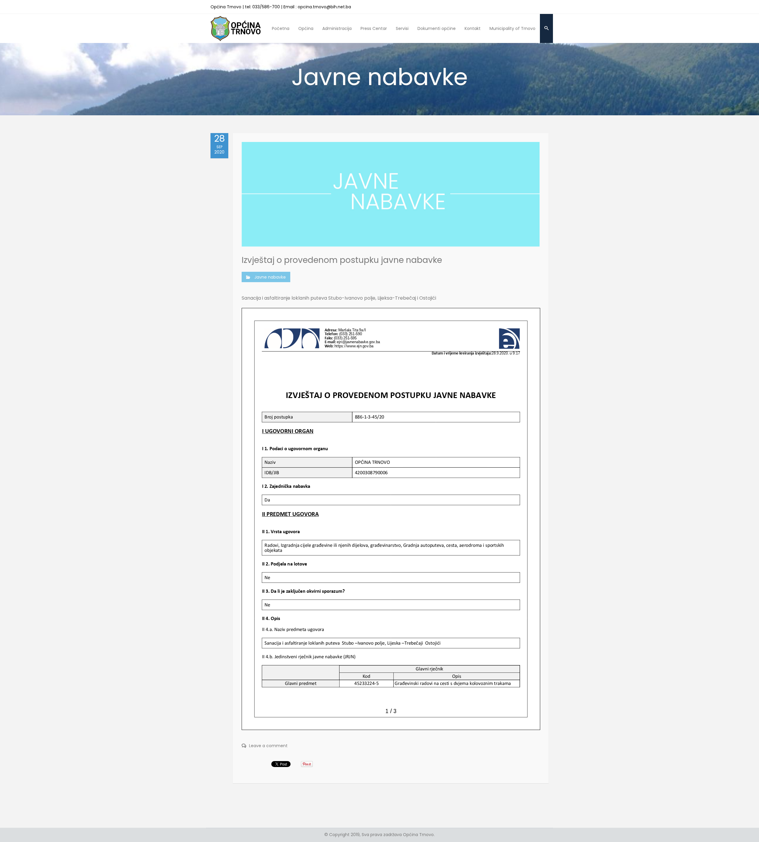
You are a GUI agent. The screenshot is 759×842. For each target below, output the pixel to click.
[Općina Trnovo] (236, 28)
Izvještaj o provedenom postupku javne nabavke (342, 260)
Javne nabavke (270, 277)
